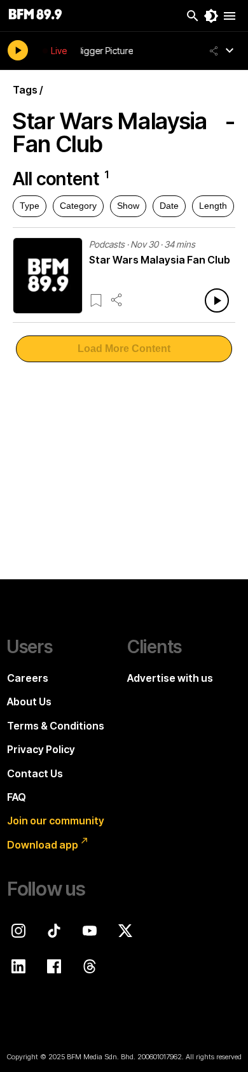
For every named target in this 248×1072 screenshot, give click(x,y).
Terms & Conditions (55, 725)
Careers (27, 678)
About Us (29, 701)
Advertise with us (170, 678)
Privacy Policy (41, 749)
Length (213, 206)
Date (169, 206)
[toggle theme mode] (211, 16)
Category (78, 206)
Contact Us (35, 773)
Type (29, 206)
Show (128, 206)
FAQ (16, 797)
